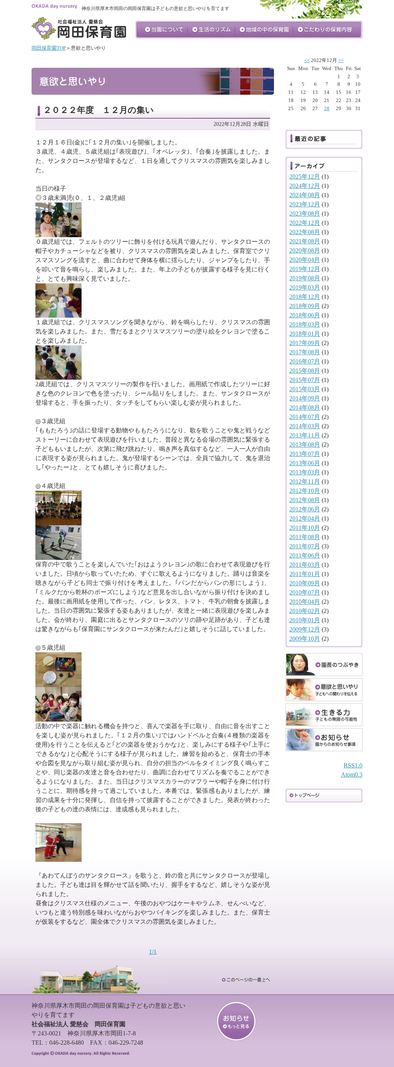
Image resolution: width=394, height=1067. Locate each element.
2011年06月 (304, 555)
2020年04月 (304, 259)
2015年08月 (304, 370)
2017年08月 (304, 352)
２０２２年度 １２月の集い (98, 110)
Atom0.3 (351, 774)
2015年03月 (304, 389)
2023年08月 (304, 213)
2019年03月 (304, 287)
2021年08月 (304, 241)
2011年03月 (304, 564)
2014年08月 (304, 407)
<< (307, 60)
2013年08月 (304, 444)
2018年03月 (304, 324)
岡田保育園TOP (49, 48)
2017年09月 (304, 343)
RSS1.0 (353, 765)
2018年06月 (304, 315)
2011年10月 (304, 527)
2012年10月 (304, 490)
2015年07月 (304, 380)
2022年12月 (304, 222)
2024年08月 (304, 195)
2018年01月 (304, 333)
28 (326, 108)
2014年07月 (304, 417)
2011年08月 (304, 537)
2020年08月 (304, 250)
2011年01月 (304, 574)
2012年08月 (304, 500)
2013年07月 (304, 454)
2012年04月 (304, 518)
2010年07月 (304, 592)
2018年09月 (304, 306)
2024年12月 (304, 186)
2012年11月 (304, 481)
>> (341, 60)
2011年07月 (304, 546)
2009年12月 (304, 629)
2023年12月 (304, 204)
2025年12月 (304, 176)
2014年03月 (304, 426)
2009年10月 (304, 638)
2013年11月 (304, 435)
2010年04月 (304, 601)
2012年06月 (304, 509)
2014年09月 (304, 398)
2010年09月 (304, 583)
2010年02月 (304, 611)
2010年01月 (304, 620)
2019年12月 (304, 269)
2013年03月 (304, 472)
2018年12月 (304, 296)
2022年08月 (304, 232)
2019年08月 (304, 278)
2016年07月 (304, 361)
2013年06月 (304, 463)
